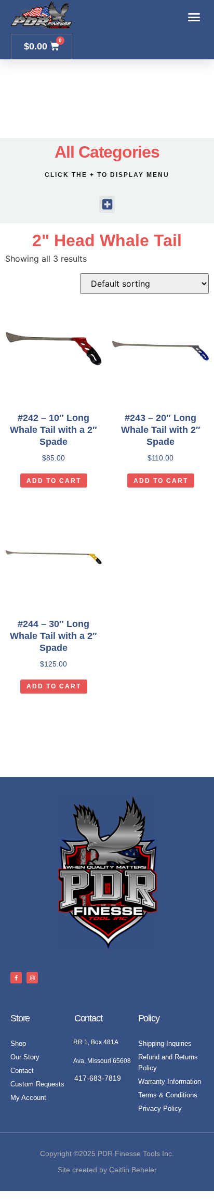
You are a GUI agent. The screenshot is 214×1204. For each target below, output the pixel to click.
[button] (194, 17)
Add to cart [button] (53, 480)
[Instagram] (32, 977)
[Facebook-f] (16, 977)
